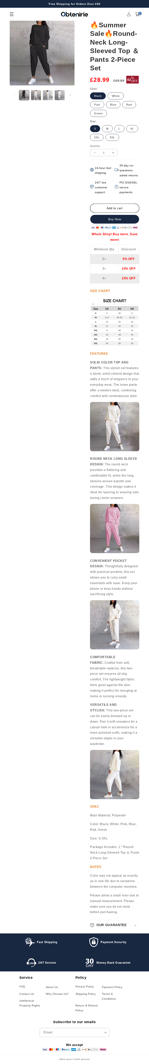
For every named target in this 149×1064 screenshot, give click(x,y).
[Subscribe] (105, 1032)
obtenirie (85, 1059)
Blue (113, 104)
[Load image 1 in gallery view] (24, 95)
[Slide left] (14, 95)
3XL (112, 137)
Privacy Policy (84, 986)
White (116, 95)
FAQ (22, 986)
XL (132, 128)
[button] (137, 14)
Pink (97, 104)
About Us (52, 987)
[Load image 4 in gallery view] (60, 95)
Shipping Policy (85, 993)
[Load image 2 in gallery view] (36, 95)
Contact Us (26, 993)
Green (98, 113)
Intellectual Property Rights (29, 1003)
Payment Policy (112, 987)
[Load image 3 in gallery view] (48, 95)
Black (98, 95)
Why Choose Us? (57, 993)
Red (129, 104)
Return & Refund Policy (86, 1008)
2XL (97, 137)
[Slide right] (70, 95)
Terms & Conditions (109, 996)
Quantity (95, 146)
